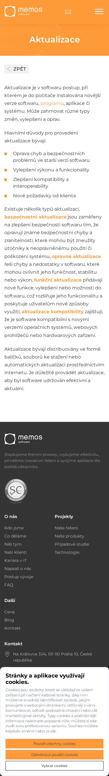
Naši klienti (15, 552)
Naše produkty (69, 536)
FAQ (8, 584)
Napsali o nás (17, 568)
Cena (9, 611)
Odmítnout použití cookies (54, 754)
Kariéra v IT (15, 560)
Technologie (67, 552)
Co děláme (15, 536)
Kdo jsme (14, 528)
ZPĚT (19, 69)
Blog (9, 620)
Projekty (64, 516)
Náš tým (13, 544)
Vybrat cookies (54, 766)
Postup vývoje (18, 576)
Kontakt (12, 628)
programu (52, 103)
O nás (10, 516)
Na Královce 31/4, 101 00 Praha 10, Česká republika (52, 657)
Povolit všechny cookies (54, 743)
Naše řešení (66, 528)
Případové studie (72, 544)
